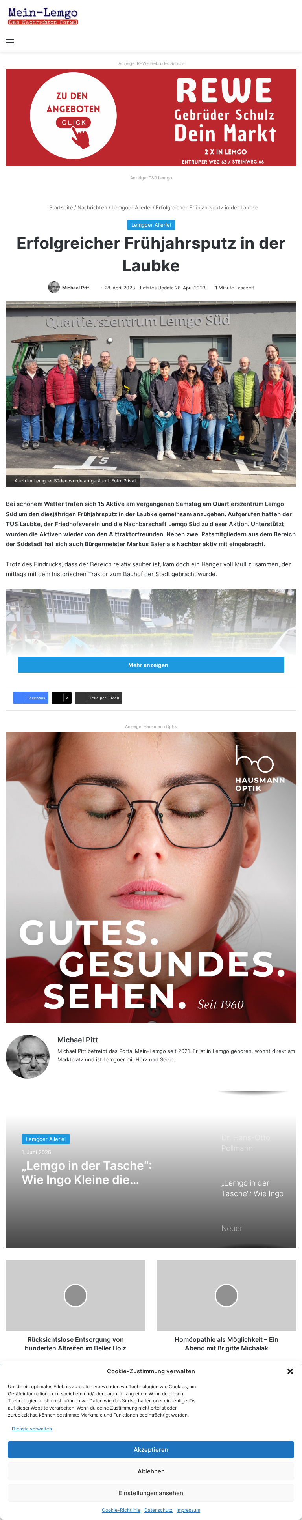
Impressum (188, 1510)
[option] (151, 1169)
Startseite (60, 207)
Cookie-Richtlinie (121, 1510)
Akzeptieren (151, 1449)
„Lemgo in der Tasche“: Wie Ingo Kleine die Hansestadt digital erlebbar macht (99, 1172)
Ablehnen (151, 1471)
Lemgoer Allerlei (131, 207)
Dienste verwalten (32, 1429)
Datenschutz (158, 1510)
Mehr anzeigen (148, 664)
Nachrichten (92, 207)
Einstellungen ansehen (151, 1493)
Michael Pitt (75, 288)
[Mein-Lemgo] (43, 17)
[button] (290, 1371)
